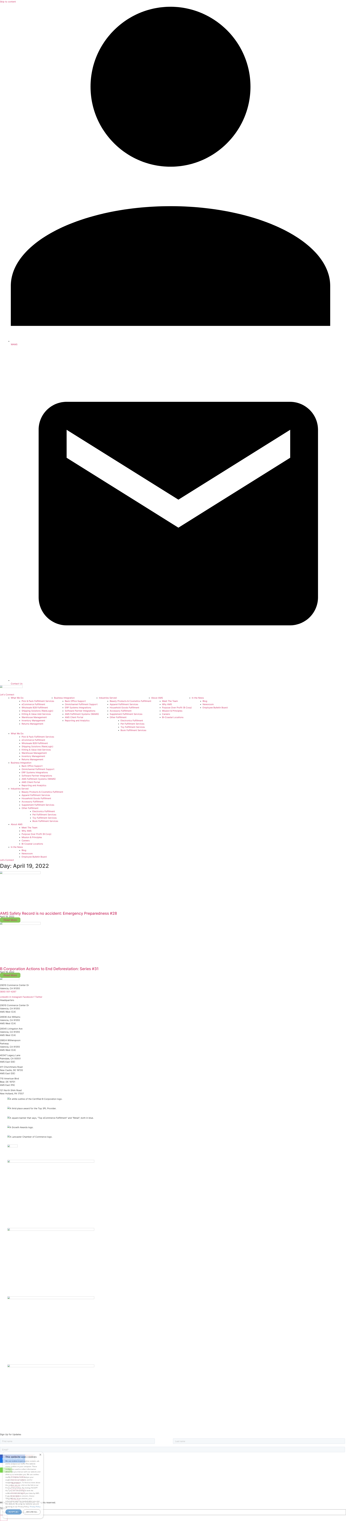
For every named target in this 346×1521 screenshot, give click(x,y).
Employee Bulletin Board (215, 707)
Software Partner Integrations (80, 710)
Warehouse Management (34, 717)
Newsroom (208, 704)
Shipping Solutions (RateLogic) (37, 710)
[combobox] (173, 1512)
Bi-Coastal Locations (172, 717)
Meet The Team (170, 701)
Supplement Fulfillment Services (126, 714)
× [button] (40, 1455)
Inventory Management (33, 720)
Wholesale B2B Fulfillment (35, 707)
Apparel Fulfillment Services (124, 704)
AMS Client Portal (74, 717)
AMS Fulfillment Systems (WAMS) (82, 714)
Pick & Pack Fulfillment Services (38, 701)
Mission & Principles (172, 710)
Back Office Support (75, 701)
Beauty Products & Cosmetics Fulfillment (130, 701)
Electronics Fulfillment (132, 720)
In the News (198, 697)
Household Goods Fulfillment (124, 707)
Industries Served (108, 697)
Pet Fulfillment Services (132, 723)
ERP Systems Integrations (78, 707)
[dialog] (23, 1485)
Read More (10, 919)
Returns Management (32, 723)
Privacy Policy (35, 1506)
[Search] (3, 1518)
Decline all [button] (31, 1512)
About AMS (157, 697)
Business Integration (64, 697)
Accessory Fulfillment (121, 710)
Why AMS (167, 704)
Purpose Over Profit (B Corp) (177, 707)
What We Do (17, 697)
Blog (205, 701)
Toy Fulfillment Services (133, 727)
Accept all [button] (14, 1512)
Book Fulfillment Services (133, 730)
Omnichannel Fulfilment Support (81, 704)
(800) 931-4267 (8, 991)
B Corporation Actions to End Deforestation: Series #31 (49, 968)
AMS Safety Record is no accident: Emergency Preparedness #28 (58, 913)
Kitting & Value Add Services (36, 714)
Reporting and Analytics (77, 720)
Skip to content (8, 1)
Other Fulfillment (118, 717)
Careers (166, 714)
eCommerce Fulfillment (33, 704)
